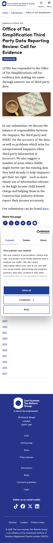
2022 (4, 326)
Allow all (26, 290)
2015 (4, 367)
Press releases (26, 457)
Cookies (24, 522)
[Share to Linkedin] (17, 223)
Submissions (17, 12)
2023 (4, 320)
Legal (26, 489)
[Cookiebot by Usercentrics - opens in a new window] (37, 232)
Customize (24, 300)
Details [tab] (26, 240)
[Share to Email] (23, 223)
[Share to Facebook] (5, 223)
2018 (4, 349)
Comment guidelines (26, 482)
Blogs (26, 475)
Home (5, 12)
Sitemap (13, 522)
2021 (4, 332)
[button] (28, 223)
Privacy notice (37, 522)
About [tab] (43, 240)
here (45, 209)
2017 (4, 355)
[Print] (34, 223)
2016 (4, 361)
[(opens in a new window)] (16, 507)
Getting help (27, 442)
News (26, 450)
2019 (4, 344)
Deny (26, 309)
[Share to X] (11, 223)
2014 (4, 373)
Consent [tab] (9, 240)
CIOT (26, 435)
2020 (4, 338)
